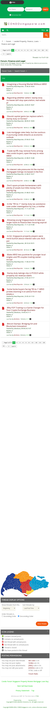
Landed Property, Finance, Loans (26, 41)
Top (32, 690)
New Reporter (19, 86)
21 (39, 50)
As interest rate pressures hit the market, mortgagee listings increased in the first (25, 170)
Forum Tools (7, 71)
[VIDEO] (31, 668)
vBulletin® (25, 700)
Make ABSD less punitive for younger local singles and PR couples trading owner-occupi (26, 257)
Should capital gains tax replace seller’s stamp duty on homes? (24, 117)
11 (31, 50)
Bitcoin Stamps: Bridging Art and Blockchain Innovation (21, 324)
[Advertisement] (25, 461)
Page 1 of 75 (7, 50)
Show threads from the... (11, 605)
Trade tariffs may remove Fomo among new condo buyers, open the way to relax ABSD (25, 153)
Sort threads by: (28, 605)
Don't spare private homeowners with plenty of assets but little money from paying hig (23, 188)
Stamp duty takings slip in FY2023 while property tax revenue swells (25, 274)
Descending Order (26, 616)
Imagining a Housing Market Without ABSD (27, 84)
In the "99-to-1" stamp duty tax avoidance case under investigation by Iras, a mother (25, 205)
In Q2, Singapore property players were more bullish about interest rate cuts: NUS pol (25, 238)
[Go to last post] (34, 93)
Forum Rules (33, 674)
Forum (8, 41)
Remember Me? (16, 15)
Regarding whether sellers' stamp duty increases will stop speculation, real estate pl (25, 100)
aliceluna (17, 312)
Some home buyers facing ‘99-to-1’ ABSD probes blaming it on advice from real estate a (25, 291)
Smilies (31, 663)
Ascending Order (9, 616)
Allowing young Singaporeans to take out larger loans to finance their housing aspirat (26, 221)
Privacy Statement (22, 690)
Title (3, 78)
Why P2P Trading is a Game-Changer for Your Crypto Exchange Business (25, 308)
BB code (31, 660)
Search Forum (20, 71)
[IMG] (30, 665)
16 (35, 50)
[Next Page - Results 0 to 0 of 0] (4, 54)
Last (8, 54)
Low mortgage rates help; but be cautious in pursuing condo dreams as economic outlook (25, 135)
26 (43, 50)
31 (46, 50)
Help (12, 2)
